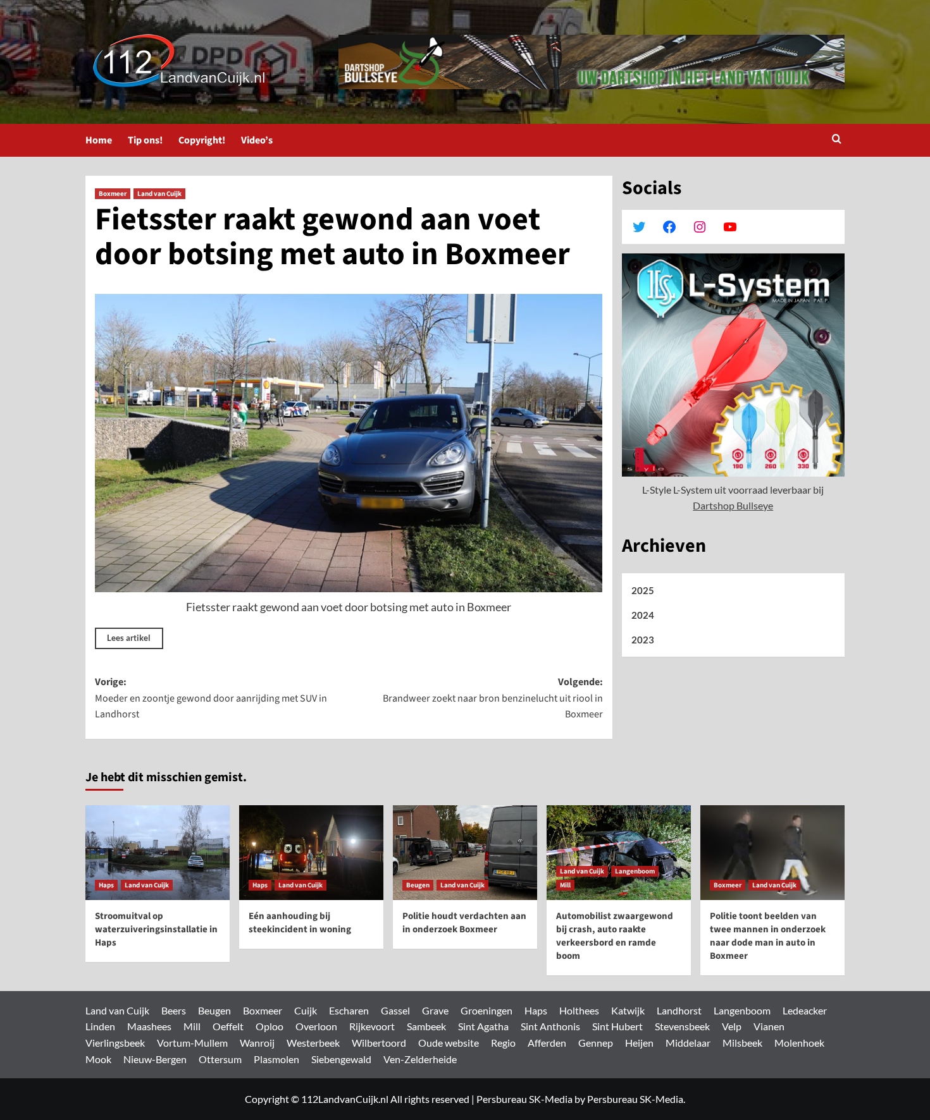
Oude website (448, 1043)
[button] (837, 140)
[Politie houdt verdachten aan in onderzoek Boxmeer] (465, 852)
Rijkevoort (372, 1026)
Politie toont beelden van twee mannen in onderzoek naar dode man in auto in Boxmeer (768, 936)
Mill (565, 885)
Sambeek (426, 1026)
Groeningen (486, 1010)
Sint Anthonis (550, 1026)
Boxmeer (113, 193)
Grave (435, 1010)
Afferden (547, 1043)
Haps (106, 885)
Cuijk (305, 1010)
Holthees (579, 1010)
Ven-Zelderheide (420, 1059)
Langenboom (635, 871)
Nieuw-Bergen (155, 1059)
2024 (642, 615)
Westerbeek (313, 1043)
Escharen (349, 1010)
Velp (731, 1026)
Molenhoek (799, 1043)
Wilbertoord (379, 1043)
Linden (100, 1026)
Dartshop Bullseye (733, 505)
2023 (642, 639)
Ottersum (220, 1059)
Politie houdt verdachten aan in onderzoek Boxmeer (464, 923)
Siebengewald (341, 1059)
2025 (642, 590)
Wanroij (257, 1043)
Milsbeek (742, 1043)
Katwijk (628, 1010)
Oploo (269, 1026)
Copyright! (201, 140)
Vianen (768, 1026)
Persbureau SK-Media (524, 1099)
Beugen (418, 885)
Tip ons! (145, 140)
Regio (503, 1043)
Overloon (316, 1026)
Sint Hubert (617, 1026)
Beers (173, 1010)
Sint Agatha (483, 1026)
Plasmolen (276, 1059)
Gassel (395, 1010)
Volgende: (492, 698)
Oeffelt (228, 1026)
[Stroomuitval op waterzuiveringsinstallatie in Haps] (157, 852)
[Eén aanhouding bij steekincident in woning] (311, 852)
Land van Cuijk (159, 193)
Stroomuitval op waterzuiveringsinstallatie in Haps (156, 929)
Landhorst (679, 1010)
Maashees (149, 1026)
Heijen (639, 1043)
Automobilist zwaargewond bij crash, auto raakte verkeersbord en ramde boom (614, 936)
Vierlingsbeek (115, 1043)
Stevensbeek (682, 1026)
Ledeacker (805, 1010)
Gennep (595, 1043)
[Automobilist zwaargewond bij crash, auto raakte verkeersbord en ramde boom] (619, 852)
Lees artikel (129, 638)
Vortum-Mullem (192, 1043)
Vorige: (211, 698)
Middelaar (688, 1043)
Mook (98, 1059)
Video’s (257, 140)
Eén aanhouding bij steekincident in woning (300, 923)
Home (98, 140)
